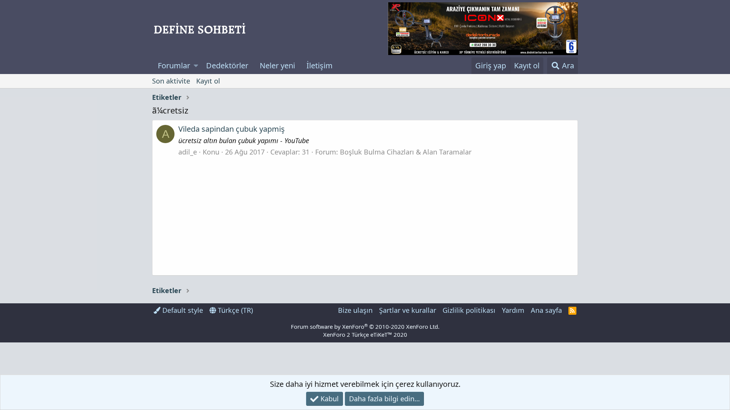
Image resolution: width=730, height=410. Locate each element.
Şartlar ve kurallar (407, 310)
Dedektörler (227, 65)
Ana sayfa (546, 310)
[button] (196, 65)
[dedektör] (483, 28)
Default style (181, 310)
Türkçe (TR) (234, 310)
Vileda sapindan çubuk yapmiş (231, 129)
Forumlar (174, 65)
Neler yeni (277, 65)
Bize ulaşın (355, 310)
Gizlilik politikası (469, 310)
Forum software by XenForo (365, 326)
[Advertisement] (365, 214)
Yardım (513, 310)
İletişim (319, 65)
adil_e (187, 151)
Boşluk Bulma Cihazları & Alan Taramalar (405, 151)
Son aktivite (171, 80)
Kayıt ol (208, 80)
